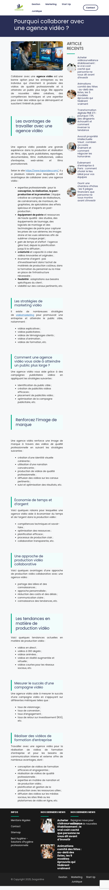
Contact (90, 7)
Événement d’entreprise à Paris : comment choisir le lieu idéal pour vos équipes (87, 170)
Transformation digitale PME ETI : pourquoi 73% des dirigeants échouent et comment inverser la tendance (87, 120)
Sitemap (16, 832)
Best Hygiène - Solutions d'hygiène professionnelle (22, 842)
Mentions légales (20, 820)
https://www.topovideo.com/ (42, 170)
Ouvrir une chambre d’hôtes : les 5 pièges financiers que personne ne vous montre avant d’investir (87, 192)
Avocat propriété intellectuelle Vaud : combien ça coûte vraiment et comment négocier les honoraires (87, 146)
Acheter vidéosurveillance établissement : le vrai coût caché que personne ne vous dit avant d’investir (87, 67)
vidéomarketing (25, 315)
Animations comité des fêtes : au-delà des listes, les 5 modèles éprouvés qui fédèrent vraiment (87, 93)
